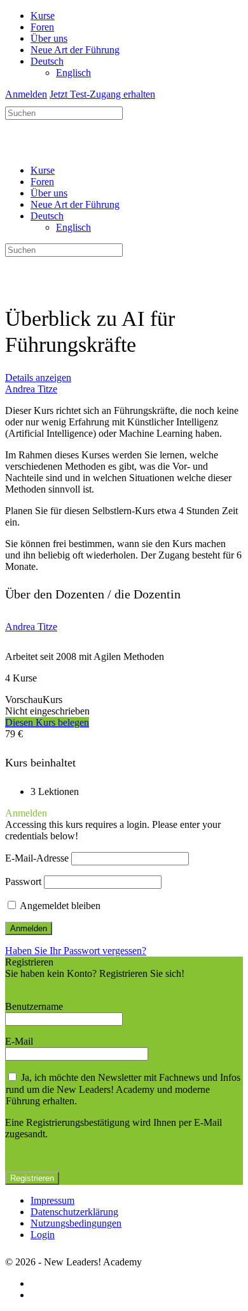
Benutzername (34, 1006)
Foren (42, 181)
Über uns (49, 193)
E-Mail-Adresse (37, 858)
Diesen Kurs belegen (47, 722)
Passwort (23, 881)
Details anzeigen (38, 377)
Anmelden (26, 94)
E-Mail (19, 1041)
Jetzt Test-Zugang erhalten (102, 94)
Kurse (43, 170)
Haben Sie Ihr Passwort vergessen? (75, 950)
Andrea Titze (31, 626)
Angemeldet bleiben (59, 905)
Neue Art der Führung (75, 204)
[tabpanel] (124, 488)
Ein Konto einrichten (47, 984)
